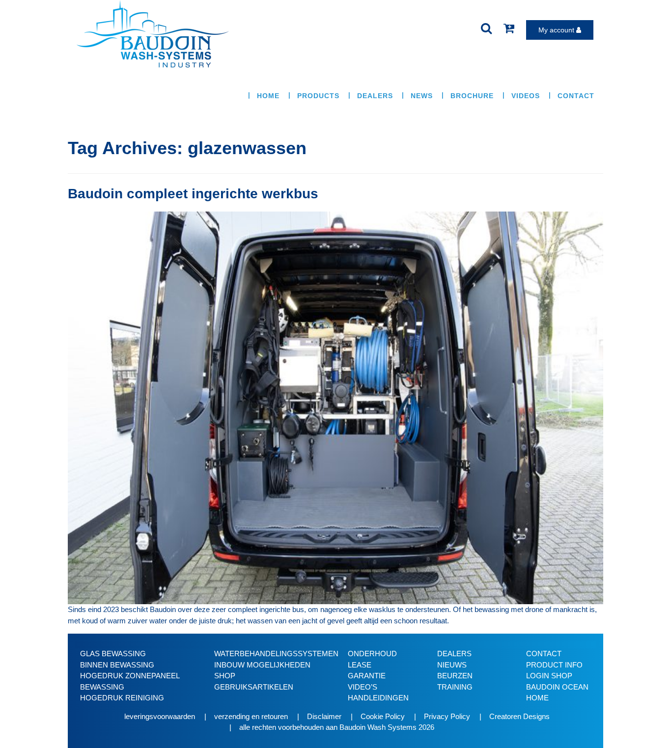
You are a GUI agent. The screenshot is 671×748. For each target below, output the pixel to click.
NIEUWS (452, 665)
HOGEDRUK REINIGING (122, 698)
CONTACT (543, 653)
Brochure (472, 96)
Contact (576, 96)
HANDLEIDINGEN (378, 698)
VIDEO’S (362, 687)
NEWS (422, 96)
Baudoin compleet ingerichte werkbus (193, 193)
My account (557, 30)
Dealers (375, 96)
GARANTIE (367, 675)
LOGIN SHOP (549, 675)
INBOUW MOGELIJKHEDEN (262, 665)
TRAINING (455, 687)
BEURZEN (455, 675)
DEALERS (454, 653)
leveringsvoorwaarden (159, 716)
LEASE (359, 665)
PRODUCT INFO (554, 665)
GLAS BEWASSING (113, 653)
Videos (525, 96)
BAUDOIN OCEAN (557, 687)
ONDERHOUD (372, 653)
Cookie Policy (383, 716)
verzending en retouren (251, 716)
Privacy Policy (447, 716)
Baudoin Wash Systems (378, 727)
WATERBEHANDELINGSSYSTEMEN (276, 653)
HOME (268, 96)
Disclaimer (324, 716)
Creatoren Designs (519, 716)
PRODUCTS (318, 96)
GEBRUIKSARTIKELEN (253, 687)
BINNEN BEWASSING (117, 665)
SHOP (224, 675)
